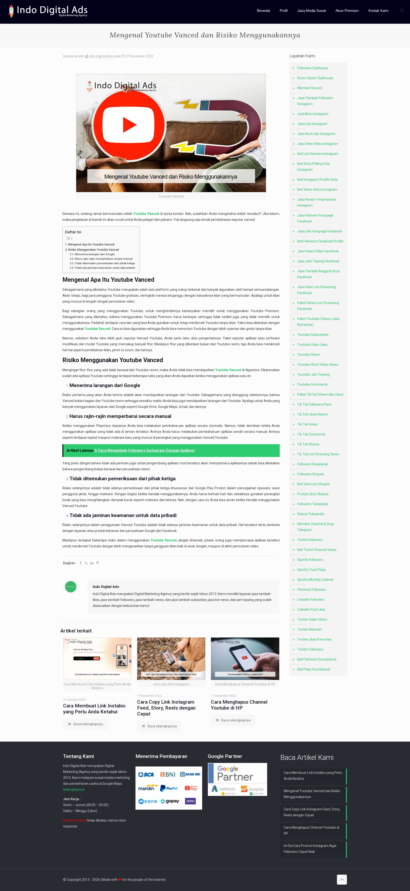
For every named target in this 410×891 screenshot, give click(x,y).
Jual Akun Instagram (312, 114)
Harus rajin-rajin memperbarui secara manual (103, 258)
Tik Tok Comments (311, 434)
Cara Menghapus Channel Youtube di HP (239, 705)
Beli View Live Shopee (313, 484)
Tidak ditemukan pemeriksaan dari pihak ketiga (105, 263)
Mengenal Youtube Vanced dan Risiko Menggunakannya (312, 794)
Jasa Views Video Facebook (318, 251)
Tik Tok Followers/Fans (314, 404)
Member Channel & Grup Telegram (315, 527)
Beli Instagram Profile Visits (317, 179)
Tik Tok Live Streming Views (318, 454)
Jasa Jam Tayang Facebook (318, 261)
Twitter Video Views (312, 619)
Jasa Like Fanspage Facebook (319, 231)
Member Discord (309, 88)
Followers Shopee (310, 474)
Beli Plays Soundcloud (313, 669)
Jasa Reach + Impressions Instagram (316, 202)
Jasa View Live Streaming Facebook (316, 290)
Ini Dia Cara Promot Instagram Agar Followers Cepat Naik (310, 849)
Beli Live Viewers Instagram (317, 154)
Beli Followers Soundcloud (316, 659)
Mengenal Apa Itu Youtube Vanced (91, 244)
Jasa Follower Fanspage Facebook (315, 218)
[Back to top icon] (342, 880)
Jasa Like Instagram (312, 124)
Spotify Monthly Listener (315, 580)
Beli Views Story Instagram (317, 189)
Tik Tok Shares (308, 444)
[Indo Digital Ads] (48, 10)
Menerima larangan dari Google (95, 254)
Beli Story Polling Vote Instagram (313, 166)
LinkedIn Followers (311, 599)
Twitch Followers (309, 540)
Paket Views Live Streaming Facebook (318, 306)
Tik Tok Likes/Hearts (312, 414)
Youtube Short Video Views (317, 364)
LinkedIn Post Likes (311, 609)
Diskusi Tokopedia (310, 514)
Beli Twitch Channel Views (316, 550)
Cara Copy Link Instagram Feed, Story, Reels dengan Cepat (166, 708)
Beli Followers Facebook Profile (320, 241)
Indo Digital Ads (100, 56)
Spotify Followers (310, 560)
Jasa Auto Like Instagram (316, 134)
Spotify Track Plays (311, 570)
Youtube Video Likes (312, 344)
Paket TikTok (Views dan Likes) (320, 394)
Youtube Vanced (132, 279)
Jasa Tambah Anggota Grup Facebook (318, 274)
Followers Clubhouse (312, 68)
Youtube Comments (312, 384)
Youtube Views (308, 354)
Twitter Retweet (309, 629)
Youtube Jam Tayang (313, 374)
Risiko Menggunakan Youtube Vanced (93, 249)
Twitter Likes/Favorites (314, 639)
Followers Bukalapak (312, 464)
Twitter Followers (310, 649)
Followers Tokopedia (312, 504)
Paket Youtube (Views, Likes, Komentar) (318, 322)
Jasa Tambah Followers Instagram (315, 101)
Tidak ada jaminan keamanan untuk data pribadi (105, 267)
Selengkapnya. (74, 789)
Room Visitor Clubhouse (315, 78)
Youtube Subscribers (313, 335)
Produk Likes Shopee (313, 494)
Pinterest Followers (311, 589)
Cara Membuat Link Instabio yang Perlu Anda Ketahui (94, 709)
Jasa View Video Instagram (317, 144)
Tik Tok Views (307, 424)
